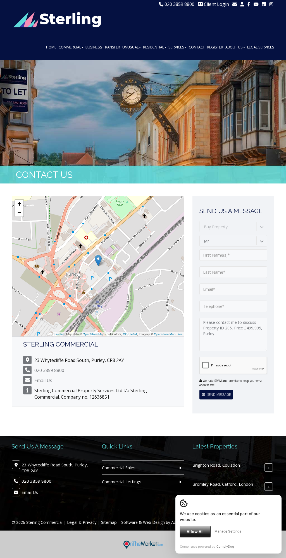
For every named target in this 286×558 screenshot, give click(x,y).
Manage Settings (227, 531)
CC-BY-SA (130, 334)
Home (51, 47)
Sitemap (109, 522)
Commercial (70, 47)
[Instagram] (271, 4)
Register (215, 47)
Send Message (218, 394)
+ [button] (19, 203)
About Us (234, 47)
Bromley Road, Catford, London (222, 484)
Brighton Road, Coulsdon (216, 465)
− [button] (19, 212)
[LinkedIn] (264, 4)
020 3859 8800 (178, 4)
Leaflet (59, 334)
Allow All (195, 531)
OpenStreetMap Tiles (168, 334)
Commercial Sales (118, 467)
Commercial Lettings (121, 481)
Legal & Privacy (82, 522)
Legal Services (260, 47)
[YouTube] (256, 4)
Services (176, 47)
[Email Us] (234, 4)
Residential (153, 47)
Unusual (130, 47)
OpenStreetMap (93, 334)
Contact (197, 47)
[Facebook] (248, 4)
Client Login (216, 4)
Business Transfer (102, 47)
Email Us (43, 380)
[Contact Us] (242, 4)
